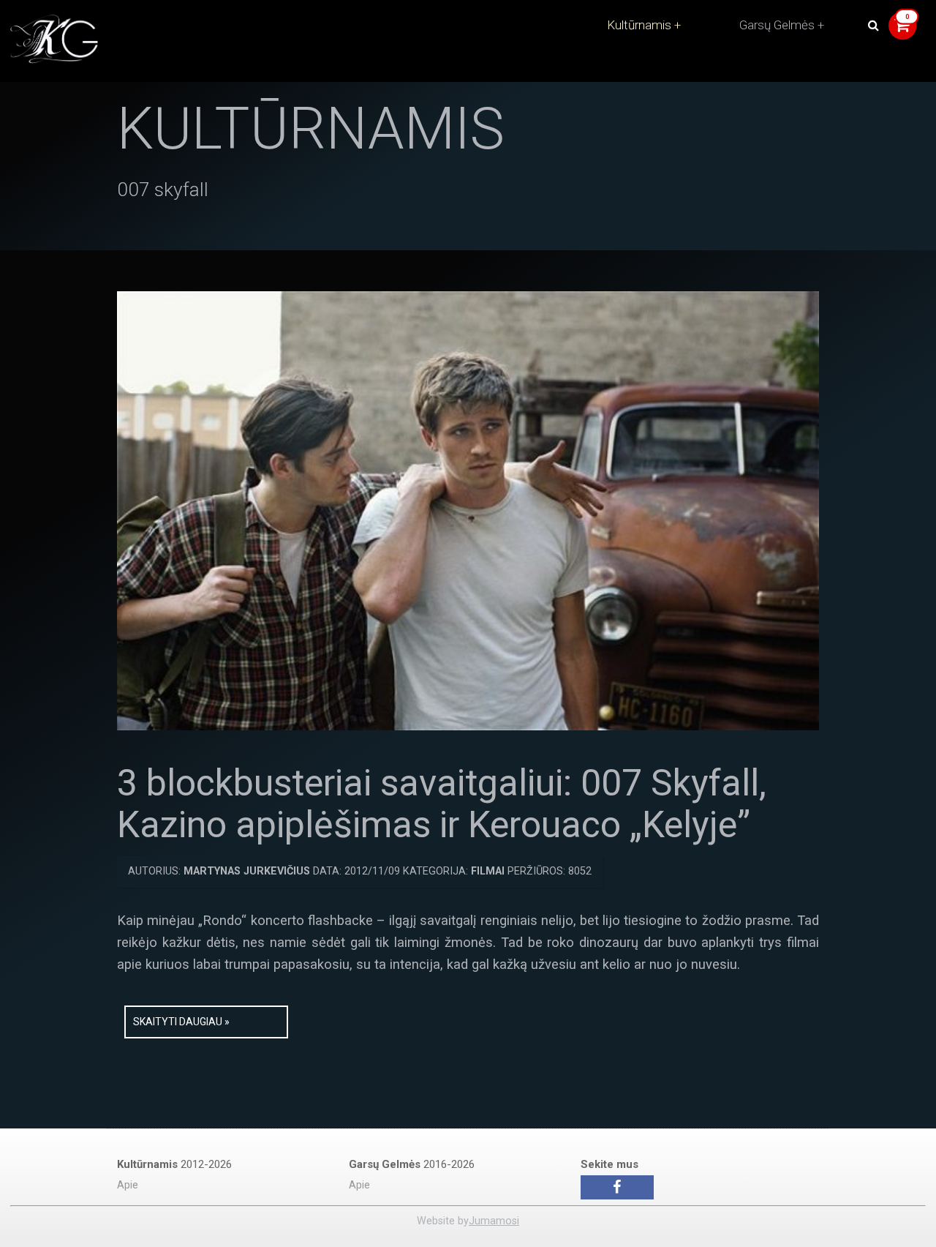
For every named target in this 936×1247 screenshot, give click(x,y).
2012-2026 (174, 1164)
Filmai (488, 871)
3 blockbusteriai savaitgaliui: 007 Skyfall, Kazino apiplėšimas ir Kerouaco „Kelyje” (441, 804)
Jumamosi (494, 1221)
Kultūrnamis (639, 25)
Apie (127, 1185)
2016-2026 (412, 1164)
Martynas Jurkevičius (247, 871)
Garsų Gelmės (777, 25)
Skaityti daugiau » (181, 1021)
